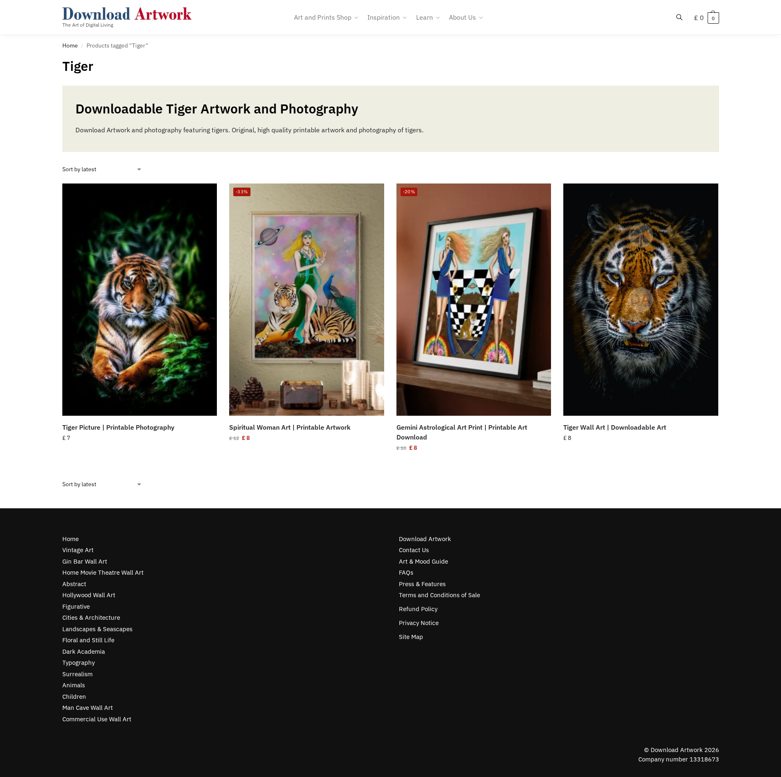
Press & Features (422, 584)
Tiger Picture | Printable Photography (118, 427)
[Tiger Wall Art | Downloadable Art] (640, 299)
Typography (78, 662)
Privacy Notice (419, 623)
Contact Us (414, 550)
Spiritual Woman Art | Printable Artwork (290, 427)
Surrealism (77, 674)
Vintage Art (77, 550)
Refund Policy (418, 609)
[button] (706, 17)
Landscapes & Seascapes (97, 629)
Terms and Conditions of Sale (439, 595)
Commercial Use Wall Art (96, 719)
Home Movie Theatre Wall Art (102, 572)
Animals (73, 685)
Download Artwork (425, 539)
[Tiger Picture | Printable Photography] (139, 299)
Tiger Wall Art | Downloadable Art (614, 427)
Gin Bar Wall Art (84, 561)
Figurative (76, 606)
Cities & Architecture (91, 617)
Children (74, 696)
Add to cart (139, 455)
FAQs (406, 572)
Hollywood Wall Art (88, 595)
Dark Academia (83, 651)
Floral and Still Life (88, 640)
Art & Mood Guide (423, 561)
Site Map (411, 637)
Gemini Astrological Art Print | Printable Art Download (461, 432)
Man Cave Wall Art (87, 707)
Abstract (74, 584)
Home (70, 45)
